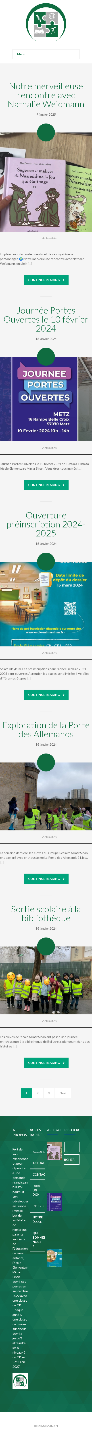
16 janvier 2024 (46, 339)
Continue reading (44, 280)
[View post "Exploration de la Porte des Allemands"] (46, 796)
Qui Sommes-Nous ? (39, 1239)
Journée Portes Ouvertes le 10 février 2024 (46, 319)
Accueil (39, 1152)
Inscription (39, 1206)
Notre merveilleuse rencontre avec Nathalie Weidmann (46, 95)
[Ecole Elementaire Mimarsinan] (46, 22)
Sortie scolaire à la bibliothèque (46, 913)
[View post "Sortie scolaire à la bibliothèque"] (46, 980)
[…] (30, 263)
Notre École (38, 1219)
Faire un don (36, 1190)
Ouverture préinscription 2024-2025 (46, 524)
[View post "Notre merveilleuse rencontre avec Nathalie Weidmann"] (46, 182)
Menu (21, 54)
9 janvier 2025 (46, 114)
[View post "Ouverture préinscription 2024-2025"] (46, 604)
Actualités (49, 238)
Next (63, 1093)
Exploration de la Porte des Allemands (46, 729)
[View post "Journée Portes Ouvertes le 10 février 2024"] (46, 399)
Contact (39, 1174)
